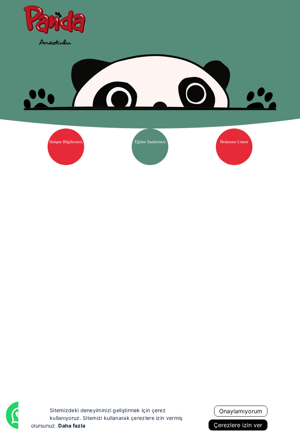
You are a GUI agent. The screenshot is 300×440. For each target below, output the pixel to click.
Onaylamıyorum (240, 411)
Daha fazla (71, 425)
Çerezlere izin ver (238, 425)
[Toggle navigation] (268, 23)
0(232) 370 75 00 (160, 382)
